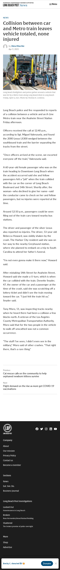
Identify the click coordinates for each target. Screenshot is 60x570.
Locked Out (14, 509)
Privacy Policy (9, 455)
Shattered (18, 525)
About (6, 446)
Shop (5, 542)
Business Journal (11, 491)
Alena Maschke (17, 46)
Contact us (8, 460)
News (6, 17)
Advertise (7, 547)
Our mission (9, 451)
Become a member (12, 465)
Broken (18, 517)
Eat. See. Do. (9, 486)
